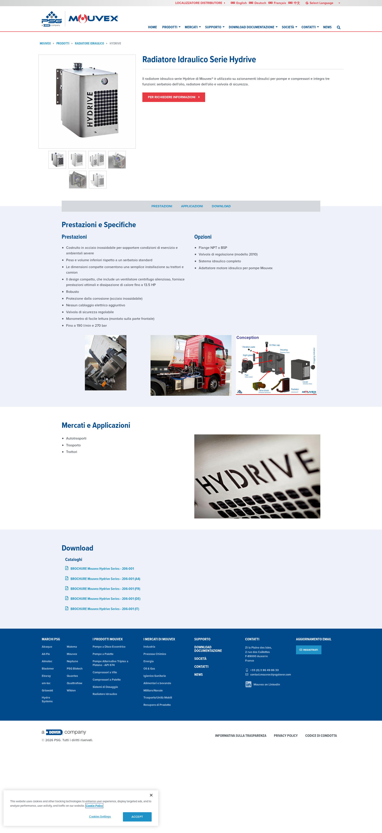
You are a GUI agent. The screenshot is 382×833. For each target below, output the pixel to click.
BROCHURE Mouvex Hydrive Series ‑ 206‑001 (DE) (105, 598)
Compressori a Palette (107, 680)
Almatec (47, 661)
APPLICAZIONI (192, 205)
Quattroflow (74, 683)
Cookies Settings (100, 816)
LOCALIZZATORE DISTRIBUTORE (199, 3)
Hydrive (115, 43)
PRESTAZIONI (161, 205)
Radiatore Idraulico (89, 43)
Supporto (213, 27)
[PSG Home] (53, 19)
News (327, 27)
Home (152, 27)
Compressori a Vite (105, 672)
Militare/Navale (153, 690)
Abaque (47, 647)
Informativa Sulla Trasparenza (240, 735)
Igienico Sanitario (154, 676)
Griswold (47, 690)
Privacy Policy (286, 735)
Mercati (191, 27)
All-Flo (46, 654)
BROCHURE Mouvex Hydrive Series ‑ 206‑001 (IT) (105, 608)
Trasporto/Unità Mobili (157, 697)
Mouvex (45, 43)
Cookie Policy (94, 806)
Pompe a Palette (103, 654)
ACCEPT (137, 817)
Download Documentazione (251, 27)
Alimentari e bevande (157, 683)
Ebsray (46, 676)
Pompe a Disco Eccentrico (109, 647)
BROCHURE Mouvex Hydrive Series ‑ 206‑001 (102, 568)
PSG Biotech (75, 668)
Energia (148, 661)
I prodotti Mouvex (108, 639)
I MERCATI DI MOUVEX (159, 639)
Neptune (72, 661)
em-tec (46, 683)
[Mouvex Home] (93, 19)
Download (221, 205)
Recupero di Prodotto (157, 705)
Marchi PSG (51, 639)
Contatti (309, 27)
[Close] (151, 795)
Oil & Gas (149, 668)
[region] (81, 808)
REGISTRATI (310, 650)
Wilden (71, 690)
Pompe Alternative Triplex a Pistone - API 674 (110, 663)
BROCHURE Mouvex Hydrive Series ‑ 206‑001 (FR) (105, 588)
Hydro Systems (47, 699)
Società (288, 27)
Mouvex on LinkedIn (267, 684)
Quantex (72, 676)
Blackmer (48, 668)
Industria (149, 647)
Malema (72, 647)
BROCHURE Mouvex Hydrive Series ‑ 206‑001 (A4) (105, 578)
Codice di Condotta (321, 735)
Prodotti (169, 27)
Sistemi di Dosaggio (105, 687)
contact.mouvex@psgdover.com (270, 674)
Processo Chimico (154, 654)
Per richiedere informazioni (172, 97)
